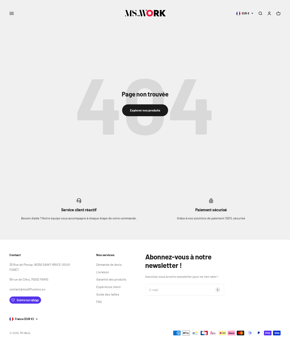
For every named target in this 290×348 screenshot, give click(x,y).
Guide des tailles (107, 294)
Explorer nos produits (145, 110)
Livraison (102, 272)
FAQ (99, 301)
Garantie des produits (111, 279)
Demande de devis (109, 264)
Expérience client (108, 287)
